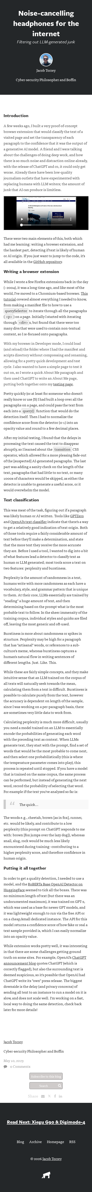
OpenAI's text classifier (28, 521)
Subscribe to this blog (46, 1076)
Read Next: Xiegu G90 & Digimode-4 (46, 1121)
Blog (20, 1141)
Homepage (55, 1141)
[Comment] (5, 1066)
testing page (63, 384)
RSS (72, 1141)
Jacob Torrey (46, 70)
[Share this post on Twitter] (51, 1096)
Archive (35, 1141)
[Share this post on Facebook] (56, 1096)
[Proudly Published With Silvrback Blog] (46, 1176)
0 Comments (20, 1066)
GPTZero (77, 516)
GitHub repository (47, 261)
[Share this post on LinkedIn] (61, 1096)
